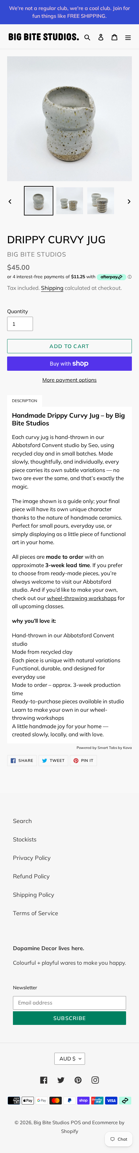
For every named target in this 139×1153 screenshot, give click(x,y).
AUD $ (67, 1058)
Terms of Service (35, 913)
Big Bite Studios (51, 1122)
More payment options (69, 380)
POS (76, 1122)
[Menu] (128, 36)
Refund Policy (31, 876)
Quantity (17, 311)
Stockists (25, 839)
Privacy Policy (32, 858)
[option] (38, 200)
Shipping (52, 287)
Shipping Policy (33, 894)
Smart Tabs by (110, 747)
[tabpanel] (69, 575)
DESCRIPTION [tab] (24, 400)
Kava (127, 747)
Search (22, 821)
